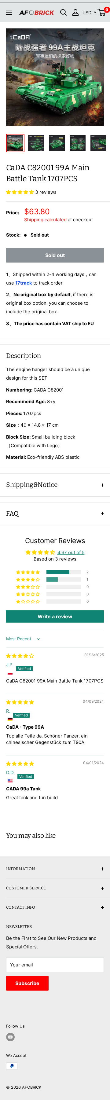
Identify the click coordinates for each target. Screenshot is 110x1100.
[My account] (75, 12)
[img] (20, 656)
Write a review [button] (55, 616)
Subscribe (27, 983)
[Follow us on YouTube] (10, 1037)
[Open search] (63, 12)
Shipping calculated (45, 220)
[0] (102, 12)
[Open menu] (9, 12)
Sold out (55, 255)
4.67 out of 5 (71, 552)
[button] (20, 192)
